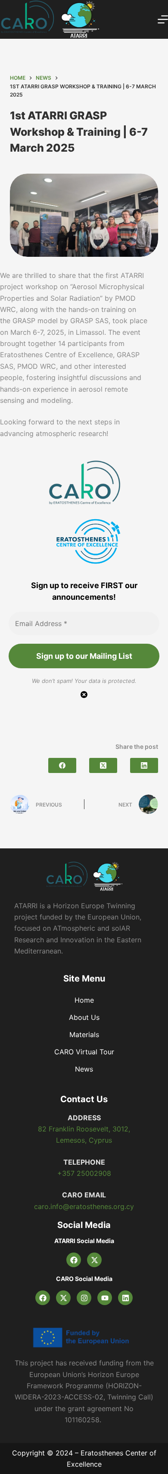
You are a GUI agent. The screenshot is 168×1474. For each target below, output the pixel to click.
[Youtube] (104, 1297)
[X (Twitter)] (103, 765)
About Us (84, 1017)
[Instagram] (84, 1297)
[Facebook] (62, 765)
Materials (84, 1034)
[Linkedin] (125, 1297)
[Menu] (163, 19)
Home (84, 1000)
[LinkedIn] (144, 765)
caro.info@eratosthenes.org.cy (84, 1206)
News (84, 1069)
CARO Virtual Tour (84, 1051)
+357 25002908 (84, 1173)
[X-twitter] (94, 1260)
